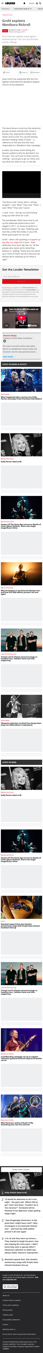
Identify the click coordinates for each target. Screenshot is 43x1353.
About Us (6, 1295)
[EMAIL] (5, 341)
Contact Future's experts (12, 1300)
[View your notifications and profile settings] (24, 3)
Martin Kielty (16, 30)
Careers (5, 1324)
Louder (25, 30)
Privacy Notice (31, 290)
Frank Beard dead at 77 (23, 9)
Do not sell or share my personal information (19, 1334)
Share (7, 72)
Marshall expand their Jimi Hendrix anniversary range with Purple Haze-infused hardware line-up (22, 1262)
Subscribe (31, 3)
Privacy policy (8, 1310)
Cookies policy (8, 1315)
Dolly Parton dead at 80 (16, 1193)
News (5, 31)
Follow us (25, 72)
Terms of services (28, 288)
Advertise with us (9, 1329)
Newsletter (36, 72)
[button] (2, 3)
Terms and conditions (11, 1305)
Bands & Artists (8, 15)
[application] (21, 182)
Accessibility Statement (11, 1320)
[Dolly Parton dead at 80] (21, 1184)
